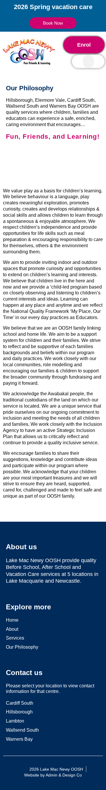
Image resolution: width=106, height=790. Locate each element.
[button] (88, 61)
